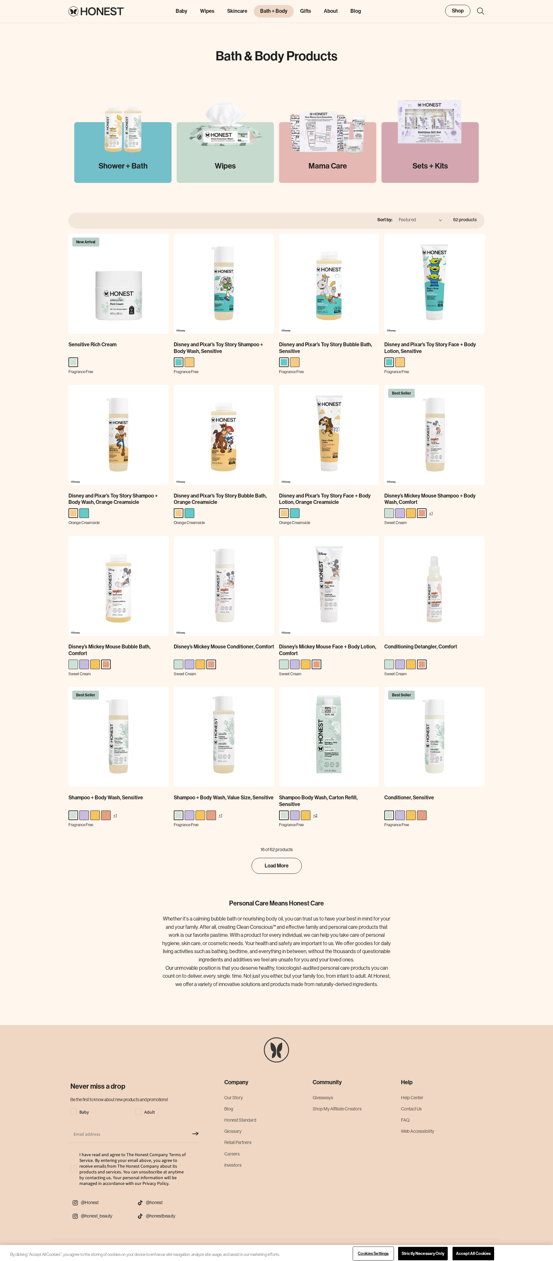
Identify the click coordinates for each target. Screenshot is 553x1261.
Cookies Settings (373, 1253)
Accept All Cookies (473, 1253)
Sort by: (384, 220)
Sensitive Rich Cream (92, 344)
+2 (315, 815)
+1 (431, 513)
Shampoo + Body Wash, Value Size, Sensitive (224, 798)
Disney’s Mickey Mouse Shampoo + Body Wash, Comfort (430, 499)
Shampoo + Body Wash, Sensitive (105, 798)
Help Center (412, 1097)
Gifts (305, 11)
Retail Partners (238, 1142)
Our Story (233, 1097)
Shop (458, 11)
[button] (477, 11)
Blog (228, 1109)
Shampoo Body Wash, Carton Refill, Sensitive (318, 801)
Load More (277, 866)
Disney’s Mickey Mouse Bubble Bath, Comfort (109, 650)
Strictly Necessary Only (423, 1253)
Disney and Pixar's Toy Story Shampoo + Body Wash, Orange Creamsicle (113, 499)
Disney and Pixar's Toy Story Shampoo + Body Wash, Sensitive (218, 347)
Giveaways (323, 1097)
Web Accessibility (417, 1131)
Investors (233, 1165)
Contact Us (411, 1109)
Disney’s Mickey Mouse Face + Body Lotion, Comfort (327, 650)
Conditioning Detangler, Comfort (420, 647)
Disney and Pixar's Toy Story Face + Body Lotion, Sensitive (430, 347)
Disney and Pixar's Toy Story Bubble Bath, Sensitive (325, 347)
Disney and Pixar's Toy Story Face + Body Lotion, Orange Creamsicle (325, 499)
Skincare (237, 11)
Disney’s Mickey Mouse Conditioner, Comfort (224, 647)
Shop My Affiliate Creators (337, 1109)
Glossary (233, 1131)
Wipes (207, 11)
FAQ (405, 1120)
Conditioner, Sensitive (409, 798)
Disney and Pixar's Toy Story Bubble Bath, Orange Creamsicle (220, 499)
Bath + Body (273, 11)
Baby (181, 11)
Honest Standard (240, 1120)
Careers (232, 1154)
